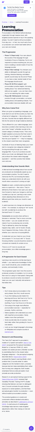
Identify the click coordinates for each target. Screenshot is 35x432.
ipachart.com (9, 332)
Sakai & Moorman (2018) (10, 379)
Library (11, 22)
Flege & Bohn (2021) (20, 357)
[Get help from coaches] (31, 428)
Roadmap (4, 22)
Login (26, 2)
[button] (17, 11)
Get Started (12, 15)
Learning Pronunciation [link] (22, 22)
